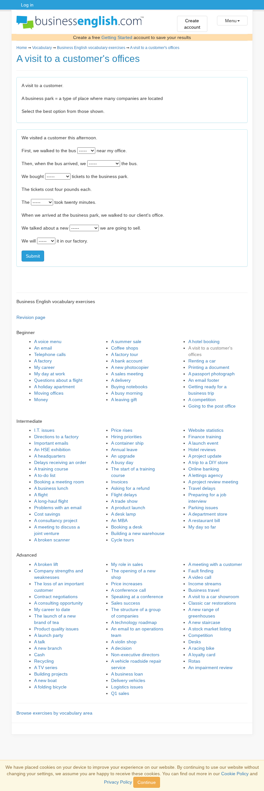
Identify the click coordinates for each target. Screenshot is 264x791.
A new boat (45, 680)
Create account (192, 24)
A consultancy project (55, 520)
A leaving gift (124, 399)
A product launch (128, 507)
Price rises (121, 430)
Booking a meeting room (59, 481)
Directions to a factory (56, 436)
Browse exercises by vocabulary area (54, 713)
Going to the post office (212, 406)
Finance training (204, 436)
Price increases (126, 583)
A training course (51, 468)
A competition (202, 399)
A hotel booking (204, 341)
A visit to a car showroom (213, 596)
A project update (205, 456)
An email (43, 348)
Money (41, 399)
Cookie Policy (235, 773)
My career (44, 367)
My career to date (52, 609)
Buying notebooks (129, 386)
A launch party (48, 635)
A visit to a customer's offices (154, 47)
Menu (231, 20)
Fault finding (200, 570)
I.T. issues (44, 430)
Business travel (203, 590)
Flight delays (124, 494)
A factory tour (124, 354)
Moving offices (48, 393)
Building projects (51, 674)
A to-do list (44, 475)
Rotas (194, 661)
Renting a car (202, 360)
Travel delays (201, 488)
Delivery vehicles (128, 680)
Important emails (51, 443)
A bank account (126, 360)
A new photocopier (130, 367)
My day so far (202, 526)
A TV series (45, 667)
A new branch (48, 648)
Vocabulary (42, 47)
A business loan (127, 674)
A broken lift (46, 564)
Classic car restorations (212, 603)
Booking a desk (126, 526)
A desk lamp (123, 514)
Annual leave (124, 449)
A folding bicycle (50, 686)
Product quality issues (56, 628)
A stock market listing (209, 628)
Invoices (119, 481)
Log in (27, 4)
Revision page (30, 317)
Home (21, 47)
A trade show (124, 501)
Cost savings (47, 514)
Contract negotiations (56, 596)
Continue (146, 782)
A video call (199, 577)
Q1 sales (120, 693)
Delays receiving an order (60, 462)
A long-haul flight (51, 501)
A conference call (128, 590)
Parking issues (203, 507)
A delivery (121, 380)
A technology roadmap (134, 622)
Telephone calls (50, 354)
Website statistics (205, 430)
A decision (121, 648)
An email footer (203, 380)
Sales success (125, 603)
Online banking (203, 468)
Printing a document (208, 367)
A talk (39, 641)
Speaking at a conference (137, 596)
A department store (207, 514)
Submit (33, 256)
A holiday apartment (54, 386)
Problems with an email (57, 507)
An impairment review (210, 667)
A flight (41, 494)
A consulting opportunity (58, 603)
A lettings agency (205, 475)
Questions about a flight (58, 380)
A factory (43, 360)
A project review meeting (213, 481)
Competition (200, 635)
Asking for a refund (130, 488)
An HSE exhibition (52, 449)
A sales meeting (127, 373)
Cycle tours (122, 539)
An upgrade (123, 456)
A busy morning (127, 393)
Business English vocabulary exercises (91, 47)
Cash (39, 654)
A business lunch (51, 488)
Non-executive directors (135, 654)
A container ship (127, 443)
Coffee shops (124, 348)
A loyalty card (201, 654)
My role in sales (127, 564)
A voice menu (47, 341)
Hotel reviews (202, 449)
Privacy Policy (118, 782)
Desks (194, 641)
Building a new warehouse (138, 533)
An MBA (119, 520)
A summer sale (126, 341)
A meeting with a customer (215, 564)
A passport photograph (211, 373)
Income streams (204, 583)
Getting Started (116, 37)
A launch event (203, 443)
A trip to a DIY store (208, 462)
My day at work (49, 373)
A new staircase (204, 622)
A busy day (122, 462)
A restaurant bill (204, 520)
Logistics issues (127, 686)
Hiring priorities (126, 436)
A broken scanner (52, 539)
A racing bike (201, 648)
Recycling (44, 661)
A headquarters (49, 456)
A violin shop (124, 641)
